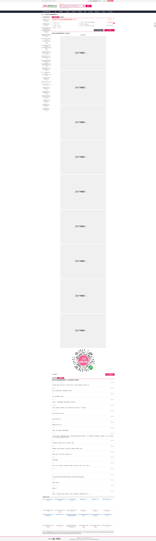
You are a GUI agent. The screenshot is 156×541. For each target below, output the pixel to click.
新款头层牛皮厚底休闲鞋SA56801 (71, 510)
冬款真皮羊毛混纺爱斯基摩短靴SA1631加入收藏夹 (55, 374)
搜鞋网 (43, 14)
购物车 (110, 0)
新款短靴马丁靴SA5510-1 (46, 57)
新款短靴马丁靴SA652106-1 (46, 84)
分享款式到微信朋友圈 (98, 30)
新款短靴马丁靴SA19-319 (46, 35)
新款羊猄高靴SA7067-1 (46, 69)
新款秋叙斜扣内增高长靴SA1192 (46, 42)
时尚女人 (61, 8)
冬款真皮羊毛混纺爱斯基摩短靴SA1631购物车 (110, 374)
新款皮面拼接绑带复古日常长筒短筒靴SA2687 (46, 31)
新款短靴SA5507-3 (46, 105)
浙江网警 (54, 539)
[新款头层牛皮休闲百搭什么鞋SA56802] (59, 500)
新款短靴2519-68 (46, 101)
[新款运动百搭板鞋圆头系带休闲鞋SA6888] (95, 515)
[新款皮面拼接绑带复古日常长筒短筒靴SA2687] (48, 515)
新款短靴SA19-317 (46, 20)
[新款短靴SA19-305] (95, 499)
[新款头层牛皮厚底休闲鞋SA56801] (71, 500)
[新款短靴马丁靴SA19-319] (60, 514)
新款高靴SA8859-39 (46, 92)
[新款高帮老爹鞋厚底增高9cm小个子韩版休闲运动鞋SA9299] (71, 515)
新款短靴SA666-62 (46, 88)
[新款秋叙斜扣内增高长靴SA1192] (107, 515)
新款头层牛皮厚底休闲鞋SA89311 (48, 510)
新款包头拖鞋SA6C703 (107, 510)
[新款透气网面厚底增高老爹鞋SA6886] (83, 515)
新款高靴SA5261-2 (46, 109)
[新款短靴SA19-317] (83, 499)
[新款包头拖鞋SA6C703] (107, 499)
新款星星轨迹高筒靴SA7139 (46, 74)
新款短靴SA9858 (46, 78)
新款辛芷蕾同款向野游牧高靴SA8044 (46, 48)
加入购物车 (109, 30)
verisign (50, 539)
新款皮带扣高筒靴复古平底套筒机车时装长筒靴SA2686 (46, 64)
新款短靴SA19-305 (46, 24)
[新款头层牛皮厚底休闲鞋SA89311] (48, 500)
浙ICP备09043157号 (96, 539)
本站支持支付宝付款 (58, 539)
